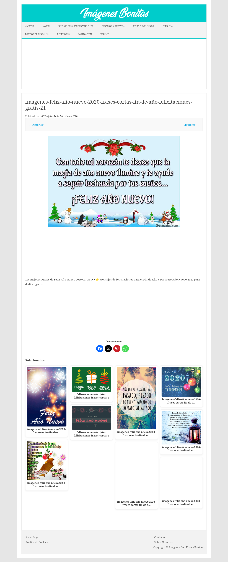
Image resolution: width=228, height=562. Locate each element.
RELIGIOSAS (63, 34)
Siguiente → (191, 124)
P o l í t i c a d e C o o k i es (37, 542)
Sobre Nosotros (163, 542)
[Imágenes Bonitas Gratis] (114, 21)
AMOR (46, 26)
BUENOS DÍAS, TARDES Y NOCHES (75, 26)
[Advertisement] (114, 64)
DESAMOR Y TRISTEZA (113, 26)
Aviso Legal (32, 537)
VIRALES (104, 34)
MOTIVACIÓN (85, 34)
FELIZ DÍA (168, 26)
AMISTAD (30, 26)
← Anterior (36, 124)
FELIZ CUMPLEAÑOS (143, 26)
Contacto (159, 537)
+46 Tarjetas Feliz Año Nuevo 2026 (58, 116)
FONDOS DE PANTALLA (36, 34)
